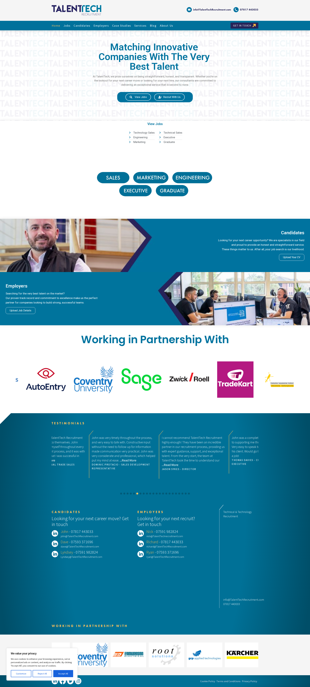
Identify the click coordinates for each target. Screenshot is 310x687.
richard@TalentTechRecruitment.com (166, 546)
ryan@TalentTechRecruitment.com (165, 556)
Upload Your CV (291, 257)
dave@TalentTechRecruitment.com (80, 546)
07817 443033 (231, 604)
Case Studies (121, 25)
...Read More (86, 465)
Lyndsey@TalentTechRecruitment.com (81, 556)
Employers (101, 25)
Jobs (66, 25)
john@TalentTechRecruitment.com (79, 536)
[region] (42, 664)
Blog (153, 25)
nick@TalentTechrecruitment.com (164, 536)
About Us (166, 25)
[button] (121, 494)
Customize (21, 673)
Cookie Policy (207, 681)
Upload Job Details (20, 310)
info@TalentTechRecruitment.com (212, 9)
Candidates (82, 25)
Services (140, 25)
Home (56, 25)
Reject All (42, 673)
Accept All (63, 673)
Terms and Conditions (228, 681)
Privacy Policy (249, 681)
